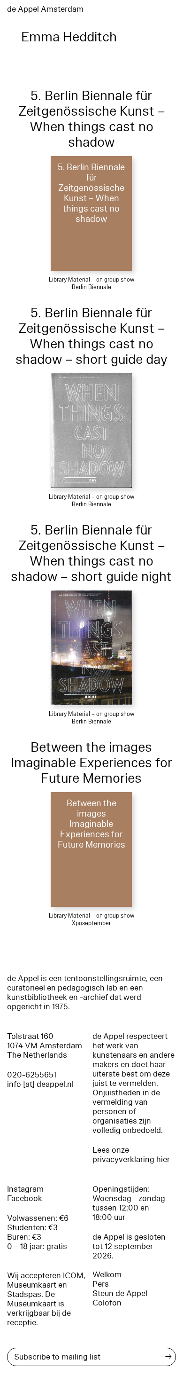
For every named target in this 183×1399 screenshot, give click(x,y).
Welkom (107, 1274)
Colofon (107, 1302)
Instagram (25, 1189)
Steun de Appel (119, 1293)
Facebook (24, 1198)
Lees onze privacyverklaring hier (131, 1155)
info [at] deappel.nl (40, 1084)
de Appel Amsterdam (45, 9)
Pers (100, 1284)
